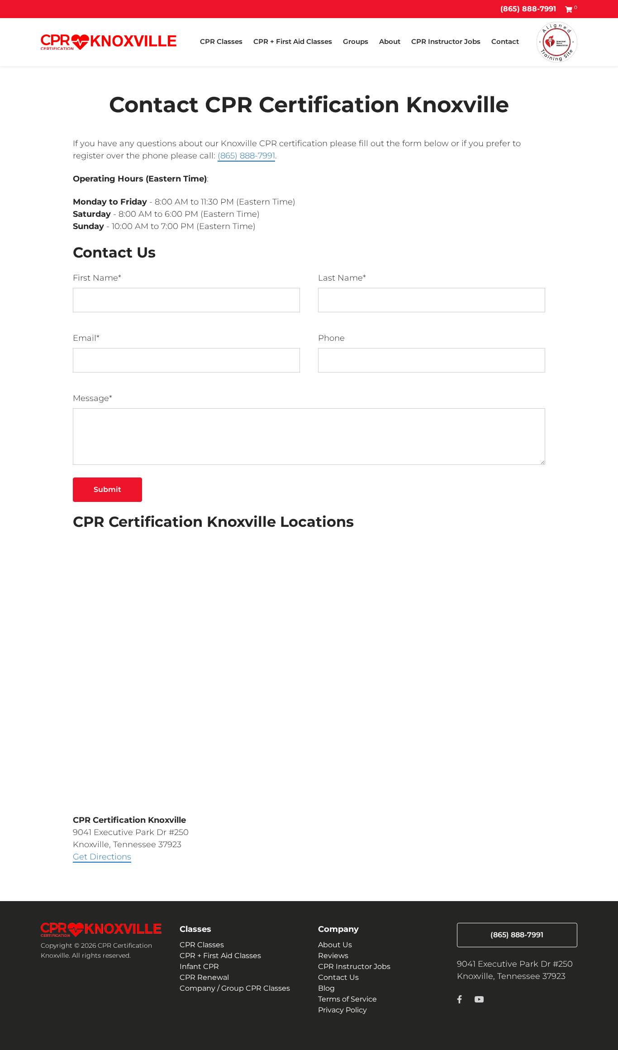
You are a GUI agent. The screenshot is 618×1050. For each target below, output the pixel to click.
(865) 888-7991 (528, 9)
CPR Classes (221, 41)
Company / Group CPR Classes (235, 988)
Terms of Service (347, 999)
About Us (335, 944)
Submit (107, 489)
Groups (355, 41)
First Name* (97, 278)
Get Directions (102, 857)
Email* (86, 338)
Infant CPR (199, 966)
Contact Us (338, 977)
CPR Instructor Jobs (445, 41)
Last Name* (342, 278)
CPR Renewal (204, 977)
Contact (505, 41)
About (389, 41)
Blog (326, 988)
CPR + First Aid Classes (292, 41)
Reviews (333, 955)
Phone (331, 338)
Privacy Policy (342, 1010)
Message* (92, 398)
